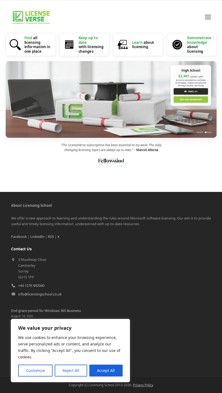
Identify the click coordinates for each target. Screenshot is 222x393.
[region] (70, 350)
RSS (51, 236)
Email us (190, 91)
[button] (208, 17)
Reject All (71, 370)
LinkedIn (37, 236)
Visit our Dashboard (190, 99)
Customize (35, 370)
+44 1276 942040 (31, 285)
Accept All (106, 370)
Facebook (19, 236)
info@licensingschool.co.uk (40, 294)
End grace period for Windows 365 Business (46, 310)
